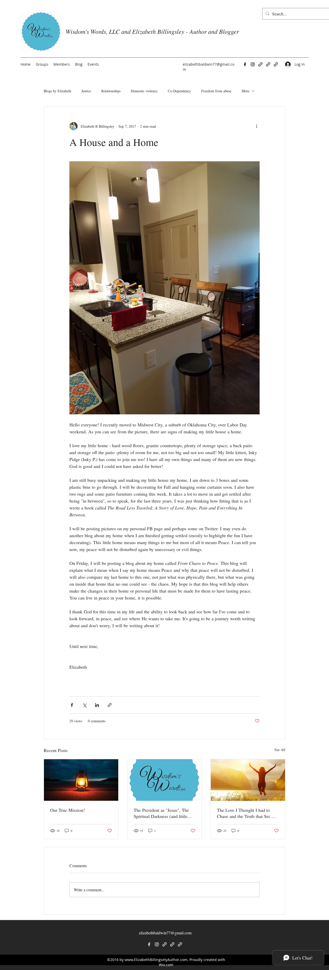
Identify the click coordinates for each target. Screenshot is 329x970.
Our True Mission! (67, 810)
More (245, 90)
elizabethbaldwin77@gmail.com (165, 932)
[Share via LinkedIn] (97, 705)
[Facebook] (245, 64)
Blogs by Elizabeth (57, 90)
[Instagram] (252, 64)
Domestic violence (144, 90)
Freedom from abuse (216, 90)
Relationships (111, 90)
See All (280, 749)
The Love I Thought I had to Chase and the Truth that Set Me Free (247, 813)
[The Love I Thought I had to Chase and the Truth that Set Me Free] (248, 780)
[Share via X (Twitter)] (84, 705)
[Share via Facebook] (71, 705)
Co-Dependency (179, 90)
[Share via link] (109, 705)
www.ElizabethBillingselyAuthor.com (156, 959)
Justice (86, 90)
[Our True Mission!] (81, 780)
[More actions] (256, 126)
